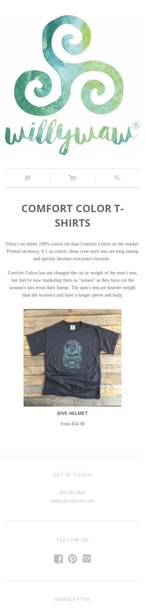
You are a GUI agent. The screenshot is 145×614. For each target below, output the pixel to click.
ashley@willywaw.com (72, 500)
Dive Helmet (72, 413)
